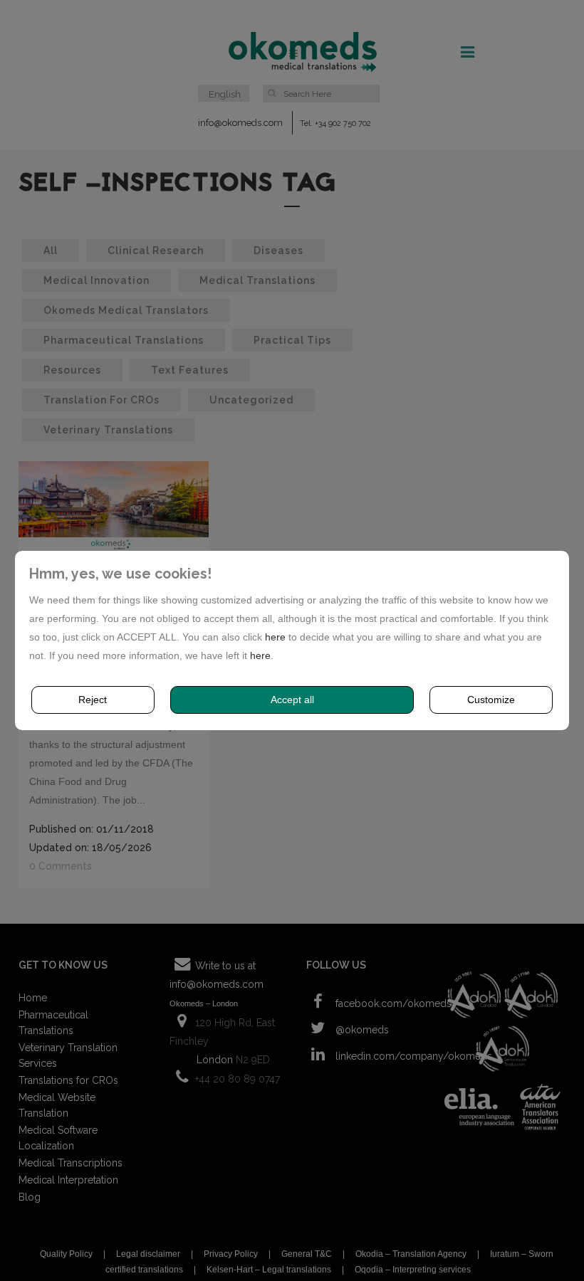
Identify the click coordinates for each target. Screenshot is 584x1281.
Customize (491, 699)
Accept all (292, 699)
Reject (92, 699)
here (275, 637)
